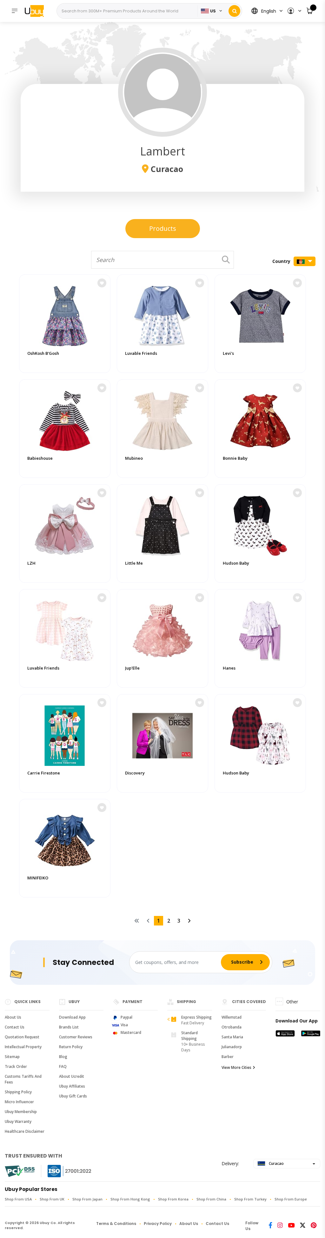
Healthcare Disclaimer (24, 1131)
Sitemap (12, 1056)
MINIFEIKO (37, 878)
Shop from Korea (173, 1199)
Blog (63, 1056)
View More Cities (236, 1067)
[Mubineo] (162, 419)
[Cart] (310, 11)
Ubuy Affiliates (72, 1086)
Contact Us (14, 1027)
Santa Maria (232, 1037)
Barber (228, 1056)
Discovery (135, 773)
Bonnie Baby (235, 458)
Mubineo (134, 458)
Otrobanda (232, 1027)
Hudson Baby (236, 563)
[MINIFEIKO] (64, 839)
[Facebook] (270, 1225)
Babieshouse (40, 458)
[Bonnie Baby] (260, 419)
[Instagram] (280, 1225)
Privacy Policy (158, 1223)
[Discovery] (162, 734)
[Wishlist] (101, 283)
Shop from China (211, 1199)
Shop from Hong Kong (130, 1199)
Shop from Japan (87, 1199)
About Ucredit (71, 1076)
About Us (13, 1017)
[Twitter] (302, 1225)
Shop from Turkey (250, 1199)
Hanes (229, 668)
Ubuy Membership (21, 1111)
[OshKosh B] (64, 314)
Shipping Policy (18, 1092)
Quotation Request (22, 1037)
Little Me (134, 563)
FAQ (63, 1066)
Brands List (69, 1027)
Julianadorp (232, 1046)
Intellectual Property (23, 1046)
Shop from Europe (291, 1199)
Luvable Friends (141, 353)
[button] (294, 11)
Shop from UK (52, 1199)
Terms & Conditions (116, 1223)
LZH (31, 563)
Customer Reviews (75, 1037)
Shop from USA (18, 1199)
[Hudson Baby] (260, 524)
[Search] (234, 11)
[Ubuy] (37, 11)
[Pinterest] (313, 1225)
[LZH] (64, 524)
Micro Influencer (19, 1101)
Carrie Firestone (43, 773)
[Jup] (162, 629)
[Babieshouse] (64, 419)
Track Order (16, 1066)
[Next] (189, 920)
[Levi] (260, 314)
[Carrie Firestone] (64, 734)
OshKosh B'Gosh (43, 353)
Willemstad (232, 1017)
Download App (72, 1017)
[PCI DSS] (20, 1171)
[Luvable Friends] (162, 314)
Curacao (276, 1163)
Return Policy (71, 1046)
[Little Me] (162, 524)
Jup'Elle (132, 668)
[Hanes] (260, 629)
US (213, 11)
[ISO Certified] (63, 1171)
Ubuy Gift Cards (73, 1096)
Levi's (228, 353)
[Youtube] (291, 1225)
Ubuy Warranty (18, 1121)
